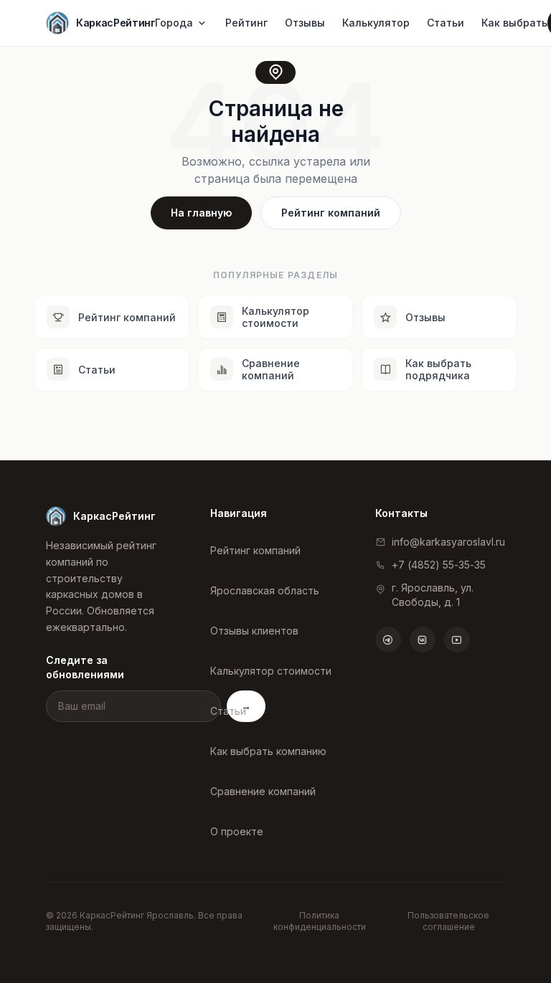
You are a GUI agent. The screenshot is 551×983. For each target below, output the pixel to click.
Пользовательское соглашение (448, 921)
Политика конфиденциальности (319, 921)
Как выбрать (514, 22)
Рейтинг (246, 22)
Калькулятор (376, 22)
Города (174, 22)
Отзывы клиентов (254, 631)
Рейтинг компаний (330, 212)
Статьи (445, 22)
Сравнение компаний (263, 791)
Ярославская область (264, 590)
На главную (201, 212)
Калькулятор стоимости (270, 671)
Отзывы (305, 22)
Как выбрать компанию (268, 751)
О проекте (236, 831)
